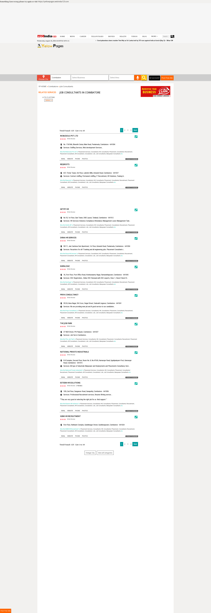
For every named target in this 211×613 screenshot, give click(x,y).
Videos (134, 36)
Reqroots (64, 164)
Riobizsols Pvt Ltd (69, 136)
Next (135, 130)
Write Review (71, 139)
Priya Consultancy (69, 294)
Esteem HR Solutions (70, 383)
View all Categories (105, 453)
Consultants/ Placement (108, 152)
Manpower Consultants (113, 154)
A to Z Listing (49, 97)
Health (123, 36)
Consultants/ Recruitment (124, 152)
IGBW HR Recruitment (70, 416)
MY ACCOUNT (154, 78)
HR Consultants (79, 154)
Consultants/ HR (96, 152)
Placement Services (84, 152)
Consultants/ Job (90, 154)
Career (83, 36)
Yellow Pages (97, 36)
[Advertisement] (105, 18)
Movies (111, 36)
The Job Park (66, 323)
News (72, 36)
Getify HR (64, 209)
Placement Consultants (67, 154)
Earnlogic (65, 266)
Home (62, 36)
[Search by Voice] (137, 77)
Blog (144, 36)
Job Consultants (101, 154)
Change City (90, 453)
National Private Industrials (74, 352)
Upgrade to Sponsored (131, 159)
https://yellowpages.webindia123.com (53, 1)
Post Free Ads (167, 78)
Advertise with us (62, 41)
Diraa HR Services (68, 237)
